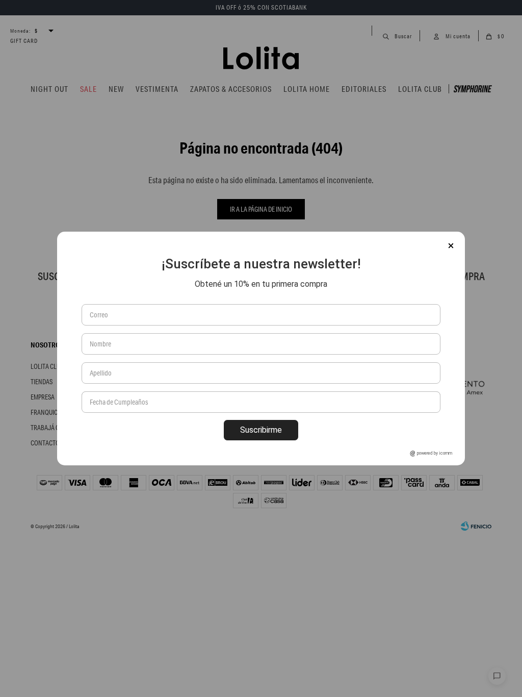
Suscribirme (261, 430)
